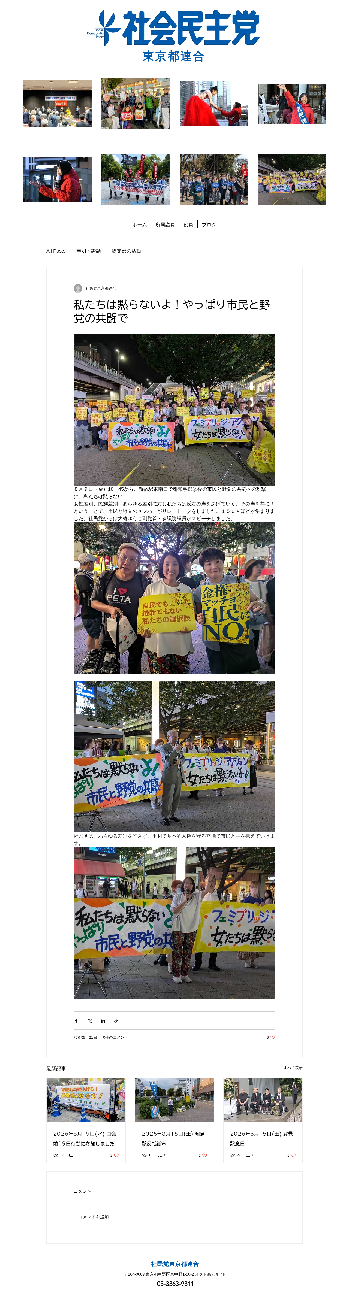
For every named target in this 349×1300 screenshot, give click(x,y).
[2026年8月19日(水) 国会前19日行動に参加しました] (86, 1100)
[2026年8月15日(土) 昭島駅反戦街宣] (174, 1100)
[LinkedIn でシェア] (103, 1020)
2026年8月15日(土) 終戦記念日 (261, 1138)
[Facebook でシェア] (76, 1020)
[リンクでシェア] (116, 1020)
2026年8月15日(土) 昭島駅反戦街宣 (173, 1138)
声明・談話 (88, 251)
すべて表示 (293, 1068)
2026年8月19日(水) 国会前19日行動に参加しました (84, 1138)
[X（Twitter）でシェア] (89, 1020)
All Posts (55, 251)
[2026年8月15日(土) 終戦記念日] (263, 1100)
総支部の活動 (126, 251)
